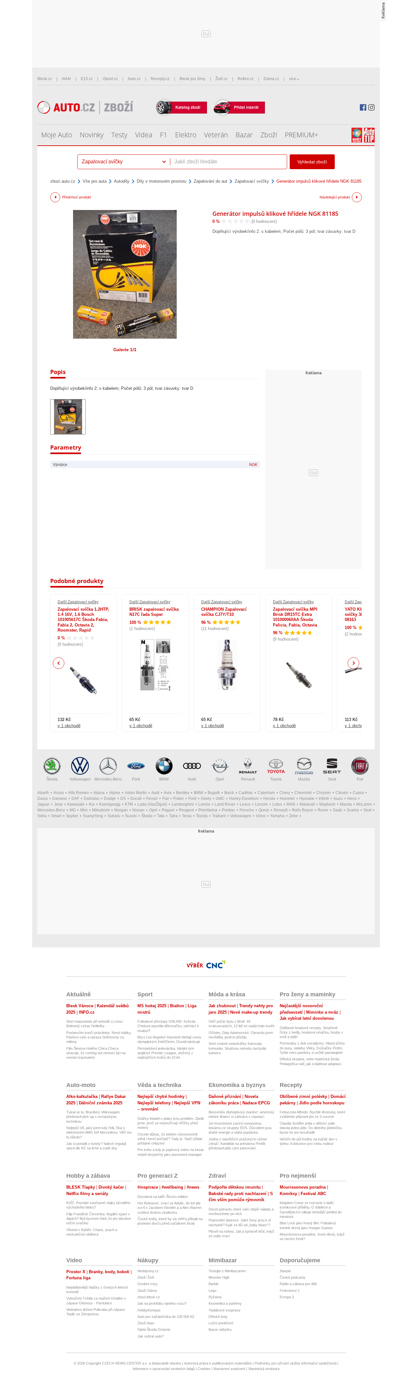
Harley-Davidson (244, 798)
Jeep (58, 804)
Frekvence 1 (290, 1290)
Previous (58, 663)
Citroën (341, 792)
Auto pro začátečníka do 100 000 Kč (165, 1317)
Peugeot (186, 810)
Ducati (136, 798)
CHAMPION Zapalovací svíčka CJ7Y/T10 (224, 612)
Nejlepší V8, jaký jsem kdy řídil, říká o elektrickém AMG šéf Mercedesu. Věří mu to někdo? (99, 1132)
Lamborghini (183, 804)
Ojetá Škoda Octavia (153, 1329)
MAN (290, 804)
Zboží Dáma (147, 1290)
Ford (136, 779)
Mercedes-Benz (108, 779)
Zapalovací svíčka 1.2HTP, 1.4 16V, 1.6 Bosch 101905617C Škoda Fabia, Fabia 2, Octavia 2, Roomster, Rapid (83, 620)
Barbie (214, 1284)
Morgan (121, 810)
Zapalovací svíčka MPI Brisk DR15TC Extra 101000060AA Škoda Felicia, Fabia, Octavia (295, 617)
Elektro (185, 134)
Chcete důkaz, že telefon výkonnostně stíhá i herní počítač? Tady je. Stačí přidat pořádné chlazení (169, 1139)
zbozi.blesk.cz (148, 1297)
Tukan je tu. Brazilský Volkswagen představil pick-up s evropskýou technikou (93, 1116)
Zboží (268, 134)
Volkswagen (80, 779)
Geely (206, 798)
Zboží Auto (145, 1323)
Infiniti (324, 798)
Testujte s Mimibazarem (227, 1271)
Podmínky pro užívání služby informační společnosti (295, 1363)
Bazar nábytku (220, 1329)
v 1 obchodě (69, 725)
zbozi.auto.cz (62, 181)
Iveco (352, 798)
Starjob (285, 1271)
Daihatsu (91, 798)
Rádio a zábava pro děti (298, 1284)
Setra (42, 816)
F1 (163, 134)
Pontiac (228, 810)
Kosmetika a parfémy (225, 1303)
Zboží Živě (145, 1277)
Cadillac (246, 792)
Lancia (204, 804)
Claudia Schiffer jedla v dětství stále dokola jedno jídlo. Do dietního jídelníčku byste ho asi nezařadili (311, 1128)
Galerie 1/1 (124, 349)
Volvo (261, 816)
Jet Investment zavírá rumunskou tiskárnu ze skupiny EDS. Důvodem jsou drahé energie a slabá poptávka (240, 1128)
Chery (284, 792)
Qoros (263, 810)
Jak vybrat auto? (150, 1336)
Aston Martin (136, 792)
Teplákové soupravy (224, 1310)
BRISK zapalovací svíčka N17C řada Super (154, 612)
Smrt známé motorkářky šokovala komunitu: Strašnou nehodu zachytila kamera (237, 1048)
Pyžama (215, 1297)
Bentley (182, 792)
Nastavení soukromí (229, 1369)
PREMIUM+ (301, 134)
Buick (229, 792)
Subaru (114, 816)
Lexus (245, 804)
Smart (56, 816)
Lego (212, 1290)
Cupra (358, 792)
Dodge (110, 798)
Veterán (216, 134)
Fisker (178, 798)
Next (353, 663)
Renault (248, 779)
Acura (58, 792)
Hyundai (306, 798)
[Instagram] (371, 107)
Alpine (114, 792)
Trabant (219, 816)
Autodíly (121, 181)
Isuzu (338, 798)
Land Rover (225, 804)
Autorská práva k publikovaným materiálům (218, 1363)
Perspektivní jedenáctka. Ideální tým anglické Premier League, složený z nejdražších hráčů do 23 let (165, 1053)
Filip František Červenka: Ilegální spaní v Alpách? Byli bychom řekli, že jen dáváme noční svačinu (98, 1218)
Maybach (327, 804)
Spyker (72, 816)
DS (123, 798)
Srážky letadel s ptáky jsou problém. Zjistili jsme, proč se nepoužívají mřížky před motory (170, 1123)
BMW (164, 779)
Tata (160, 816)
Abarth (43, 792)
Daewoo (59, 798)
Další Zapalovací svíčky (78, 602)
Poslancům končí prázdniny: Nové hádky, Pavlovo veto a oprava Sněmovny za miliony (98, 1037)
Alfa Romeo (78, 792)
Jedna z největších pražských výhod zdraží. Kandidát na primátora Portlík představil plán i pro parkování (238, 1143)
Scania (353, 810)
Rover (323, 810)
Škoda (52, 779)
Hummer (287, 798)
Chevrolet (303, 792)
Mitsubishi (101, 810)
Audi (192, 779)
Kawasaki (75, 804)
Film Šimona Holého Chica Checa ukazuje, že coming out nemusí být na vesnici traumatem (96, 1053)
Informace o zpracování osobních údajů (164, 1369)
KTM (129, 804)
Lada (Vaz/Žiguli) (152, 804)
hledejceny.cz (148, 1271)
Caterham (266, 792)
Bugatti (214, 792)
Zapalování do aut (210, 181)
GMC (220, 798)
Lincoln (261, 804)
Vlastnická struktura (263, 1369)
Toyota (276, 779)
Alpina (99, 792)
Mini (84, 810)
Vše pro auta (95, 181)
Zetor (293, 816)
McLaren (364, 804)
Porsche (246, 810)
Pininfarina (207, 810)
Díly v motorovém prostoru (161, 181)
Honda (269, 798)
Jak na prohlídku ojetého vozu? (161, 1303)
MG (73, 810)
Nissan (138, 810)
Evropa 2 (287, 1297)
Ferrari (152, 798)
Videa (143, 134)
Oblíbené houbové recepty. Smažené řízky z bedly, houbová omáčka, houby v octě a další (311, 1032)
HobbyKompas (149, 1310)
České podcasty (292, 1277)
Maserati (307, 804)
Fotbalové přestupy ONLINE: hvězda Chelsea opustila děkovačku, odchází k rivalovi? (168, 1026)
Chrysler (323, 792)
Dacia (42, 798)
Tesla (187, 816)
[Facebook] (363, 107)
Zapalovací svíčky (252, 181)
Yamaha (277, 816)
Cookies (204, 1369)
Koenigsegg (109, 804)
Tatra (173, 816)
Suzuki (131, 816)
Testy (119, 134)
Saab (337, 810)
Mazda (304, 779)
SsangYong (93, 816)
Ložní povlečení (221, 1323)
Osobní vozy (147, 1284)
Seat (332, 779)
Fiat (360, 779)
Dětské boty (218, 1317)
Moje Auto (56, 134)
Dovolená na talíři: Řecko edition (162, 1197)
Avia (168, 792)
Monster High (219, 1277)
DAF (75, 798)
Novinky (92, 134)
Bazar (244, 134)
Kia (92, 804)
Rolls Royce (302, 810)
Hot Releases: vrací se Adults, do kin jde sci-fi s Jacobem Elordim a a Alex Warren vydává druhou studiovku (169, 1207)
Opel (220, 779)
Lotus (277, 804)
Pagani (168, 810)
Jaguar (43, 804)
